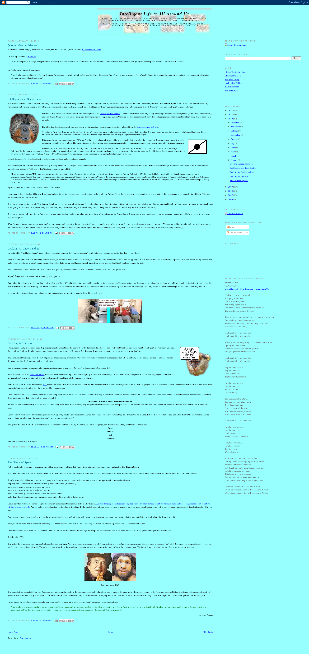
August (234, 139)
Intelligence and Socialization (25, 99)
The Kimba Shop (232, 79)
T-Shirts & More (232, 86)
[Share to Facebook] (69, 83)
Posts (231, 227)
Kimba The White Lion (235, 72)
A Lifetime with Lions (91, 49)
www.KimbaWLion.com (193, 24)
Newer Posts (13, 631)
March (234, 155)
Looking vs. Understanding (23, 248)
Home (110, 631)
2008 (230, 190)
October (234, 130)
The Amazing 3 (231, 90)
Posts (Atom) (25, 638)
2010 (230, 118)
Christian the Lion (233, 75)
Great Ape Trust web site (147, 126)
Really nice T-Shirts (233, 82)
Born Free (32, 56)
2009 (230, 186)
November (235, 126)
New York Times (37, 374)
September (235, 134)
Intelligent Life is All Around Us (154, 14)
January (234, 160)
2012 (230, 110)
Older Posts (208, 631)
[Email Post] (56, 83)
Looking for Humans (20, 343)
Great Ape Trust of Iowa (110, 113)
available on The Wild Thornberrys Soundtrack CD (247, 288)
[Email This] (60, 83)
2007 (230, 195)
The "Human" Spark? (20, 462)
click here (192, 26)
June (233, 147)
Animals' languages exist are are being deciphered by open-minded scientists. (129, 503)
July (233, 143)
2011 (230, 114)
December (235, 122)
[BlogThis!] (63, 83)
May (233, 151)
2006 (230, 199)
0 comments (47, 447)
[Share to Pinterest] (72, 83)
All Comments (235, 232)
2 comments (46, 233)
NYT (45, 384)
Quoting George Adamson (23, 45)
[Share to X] (66, 83)
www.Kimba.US (169, 24)
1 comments (46, 83)
